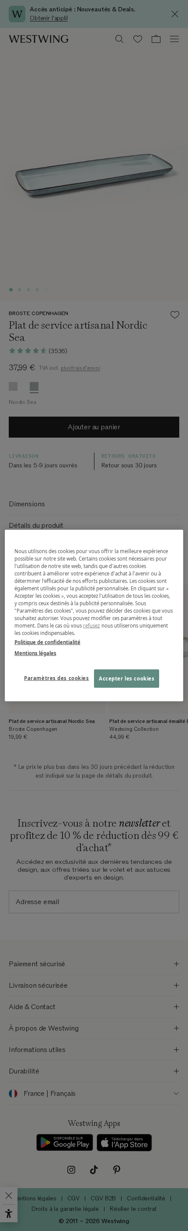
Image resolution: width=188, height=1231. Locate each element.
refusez (91, 625)
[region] (94, 615)
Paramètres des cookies (56, 678)
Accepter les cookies (126, 678)
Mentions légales (35, 653)
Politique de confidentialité (47, 642)
